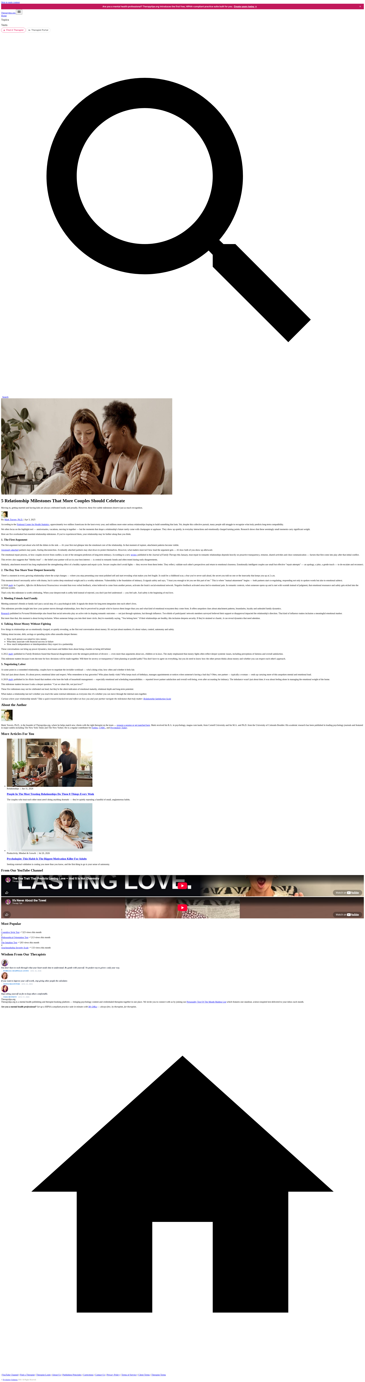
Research (5, 613)
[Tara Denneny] (4, 988)
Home (4, 16)
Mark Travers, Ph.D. (13, 519)
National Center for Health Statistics (33, 524)
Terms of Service (129, 1375)
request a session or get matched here (133, 725)
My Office (92, 1006)
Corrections (88, 1375)
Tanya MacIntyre (11, 984)
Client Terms (144, 1375)
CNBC (102, 727)
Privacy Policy (113, 1375)
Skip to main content (10, 2)
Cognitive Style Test (10, 932)
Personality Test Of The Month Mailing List (206, 1002)
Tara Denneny (10, 997)
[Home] (182, 1372)
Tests (4, 25)
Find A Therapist (15, 30)
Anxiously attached (10, 550)
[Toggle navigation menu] (19, 12)
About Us (56, 1375)
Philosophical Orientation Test (14, 937)
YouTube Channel (10, 1375)
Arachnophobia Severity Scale (15, 947)
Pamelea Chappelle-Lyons (16, 971)
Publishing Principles (71, 1375)
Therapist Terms (158, 1375)
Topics (5, 19)
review (134, 555)
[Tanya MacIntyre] (4, 975)
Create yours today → (245, 6)
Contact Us (100, 1375)
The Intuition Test (9, 942)
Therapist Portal (39, 30)
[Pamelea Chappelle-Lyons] (4, 962)
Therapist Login (43, 1375)
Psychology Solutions (10, 1380)
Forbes (95, 727)
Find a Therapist (27, 1375)
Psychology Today (118, 727)
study (10, 585)
